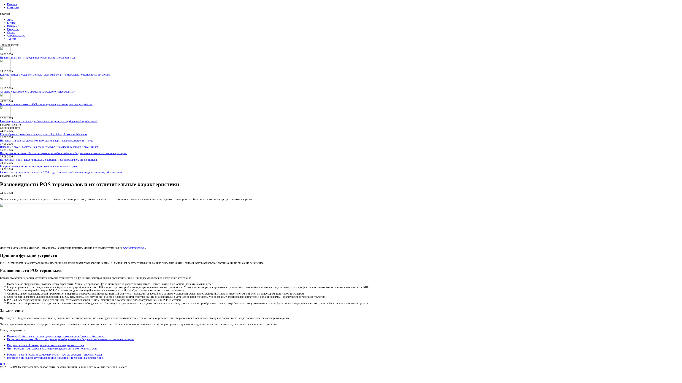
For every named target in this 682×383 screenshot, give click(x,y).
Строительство (16, 35)
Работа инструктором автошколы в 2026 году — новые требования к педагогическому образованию (61, 172)
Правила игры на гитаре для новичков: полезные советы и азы (38, 57)
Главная (12, 4)
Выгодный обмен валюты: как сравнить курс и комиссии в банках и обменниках (49, 146)
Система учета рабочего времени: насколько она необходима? (37, 91)
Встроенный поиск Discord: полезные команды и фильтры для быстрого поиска (48, 159)
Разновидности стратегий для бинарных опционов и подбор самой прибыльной (49, 121)
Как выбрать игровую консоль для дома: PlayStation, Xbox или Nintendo (43, 134)
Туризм (11, 38)
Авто (10, 19)
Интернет (13, 25)
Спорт (11, 32)
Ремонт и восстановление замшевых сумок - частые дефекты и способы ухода (54, 354)
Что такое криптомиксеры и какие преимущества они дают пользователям (52, 348)
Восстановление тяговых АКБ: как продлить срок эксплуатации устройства (46, 104)
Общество (13, 29)
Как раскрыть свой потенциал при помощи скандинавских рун (38, 166)
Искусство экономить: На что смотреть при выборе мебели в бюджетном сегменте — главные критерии (63, 153)
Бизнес (11, 22)
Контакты (13, 7)
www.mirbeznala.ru (134, 247)
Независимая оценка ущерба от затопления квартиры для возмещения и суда (46, 140)
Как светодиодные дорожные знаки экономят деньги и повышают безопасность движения (55, 74)
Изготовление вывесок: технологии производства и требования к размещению (55, 357)
